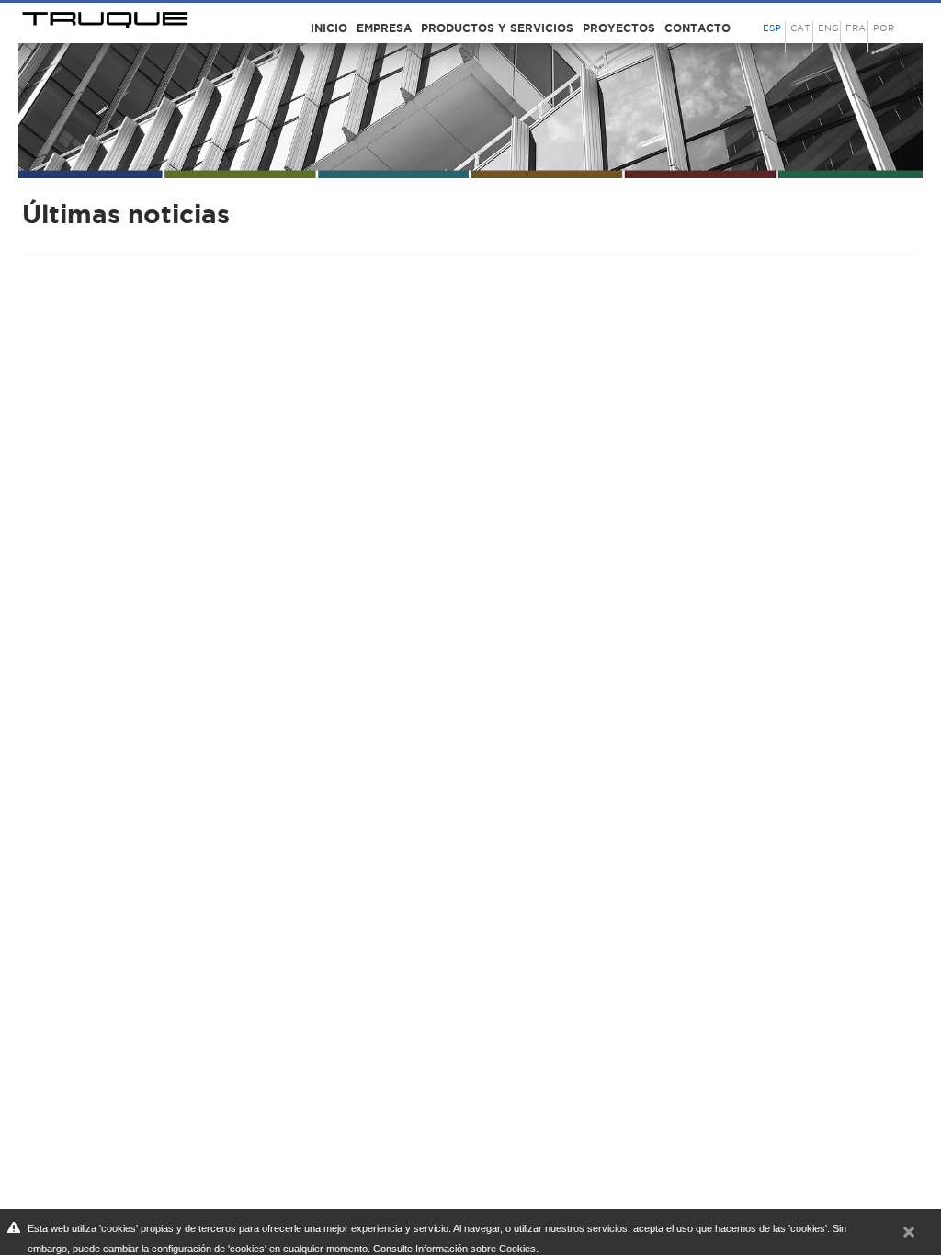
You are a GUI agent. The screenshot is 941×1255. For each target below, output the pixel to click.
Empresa (384, 28)
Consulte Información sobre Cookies (454, 1248)
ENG (828, 28)
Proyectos (619, 28)
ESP (772, 28)
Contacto (697, 28)
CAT (800, 28)
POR (883, 28)
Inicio (329, 28)
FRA (855, 28)
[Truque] (106, 16)
